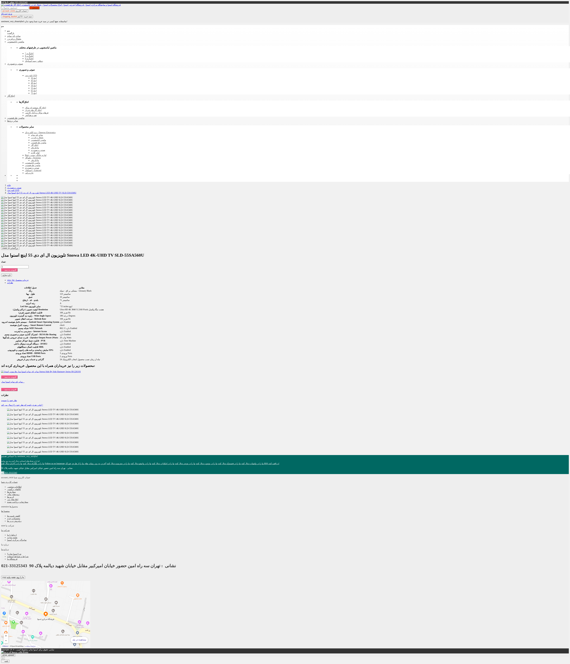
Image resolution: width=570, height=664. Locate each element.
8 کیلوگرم (29, 56)
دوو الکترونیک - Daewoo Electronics (40, 132)
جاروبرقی (29, 173)
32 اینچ (34, 78)
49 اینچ (34, 83)
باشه (5, 661)
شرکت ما (5, 530)
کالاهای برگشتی (14, 489)
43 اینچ (34, 80)
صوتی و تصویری (38, 150)
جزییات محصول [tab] (18, 280)
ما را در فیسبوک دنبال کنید (229, 463)
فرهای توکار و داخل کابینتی (36, 113)
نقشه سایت (12, 537)
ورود (10, 13)
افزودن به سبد (9, 270)
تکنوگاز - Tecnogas (33, 158)
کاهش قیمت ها (13, 516)
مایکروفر (35, 148)
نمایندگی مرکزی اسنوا (17, 540)
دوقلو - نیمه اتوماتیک (34, 61)
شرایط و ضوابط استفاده (17, 556)
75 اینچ (34, 93)
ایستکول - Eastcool (33, 170)
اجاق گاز (34, 145)
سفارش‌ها (11, 492)
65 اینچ (34, 91)
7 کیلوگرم (29, 53)
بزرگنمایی (10, 248)
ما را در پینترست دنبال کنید (118, 463)
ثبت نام (4, 13)
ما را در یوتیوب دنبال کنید (206, 463)
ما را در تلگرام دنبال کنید (33, 463)
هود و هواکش (31, 115)
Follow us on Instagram (55, 463)
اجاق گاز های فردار (33, 110)
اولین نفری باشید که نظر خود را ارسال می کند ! (22, 405)
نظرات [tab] (10, 282)
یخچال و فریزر (37, 137)
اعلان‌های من (12, 499)
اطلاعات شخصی (14, 487)
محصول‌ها (5, 511)
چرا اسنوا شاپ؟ (14, 554)
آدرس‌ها (10, 497)
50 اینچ (34, 86)
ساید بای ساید (37, 135)
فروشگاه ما (12, 559)
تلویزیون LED (31, 75)
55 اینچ (34, 88)
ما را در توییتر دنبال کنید (185, 463)
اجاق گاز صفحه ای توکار (35, 108)
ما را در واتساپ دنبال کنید (252, 463)
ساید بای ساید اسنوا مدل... (12, 382)
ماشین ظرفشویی (38, 143)
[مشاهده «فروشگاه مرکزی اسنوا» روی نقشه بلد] (45, 614)
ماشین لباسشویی (38, 140)
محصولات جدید (13, 518)
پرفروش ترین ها (14, 521)
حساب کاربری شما (9, 482)
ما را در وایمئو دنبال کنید (140, 463)
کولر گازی (35, 153)
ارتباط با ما (12, 535)
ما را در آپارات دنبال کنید (11, 463)
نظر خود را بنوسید (9, 400)
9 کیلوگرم (29, 58)
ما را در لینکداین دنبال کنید (163, 463)
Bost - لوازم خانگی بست (35, 155)
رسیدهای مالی (13, 494)
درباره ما (5, 549)
